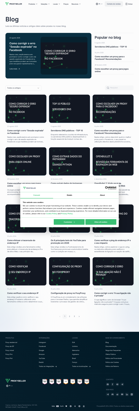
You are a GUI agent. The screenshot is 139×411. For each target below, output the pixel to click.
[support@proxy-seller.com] (107, 384)
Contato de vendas (114, 4)
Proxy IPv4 (8, 354)
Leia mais (13, 69)
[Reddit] (117, 394)
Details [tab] (69, 195)
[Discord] (112, 394)
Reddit (41, 362)
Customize (68, 222)
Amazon (42, 354)
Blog (107, 342)
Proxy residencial (11, 342)
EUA (73, 342)
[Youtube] (122, 394)
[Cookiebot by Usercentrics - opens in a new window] (106, 188)
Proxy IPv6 (8, 358)
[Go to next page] (79, 316)
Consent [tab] (36, 195)
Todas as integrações (46, 366)
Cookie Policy (51, 214)
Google (41, 350)
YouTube (42, 358)
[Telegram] (122, 384)
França (74, 362)
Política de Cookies (112, 362)
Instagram (42, 342)
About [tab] (102, 195)
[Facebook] (112, 384)
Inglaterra (75, 354)
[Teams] (117, 384)
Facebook (42, 346)
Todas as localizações (80, 366)
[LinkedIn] (127, 394)
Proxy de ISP (9, 346)
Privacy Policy (67, 214)
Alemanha (75, 350)
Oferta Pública (111, 354)
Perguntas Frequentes (113, 350)
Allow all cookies (100, 222)
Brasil (74, 358)
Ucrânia (75, 346)
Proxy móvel (9, 350)
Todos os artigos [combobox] (14, 88)
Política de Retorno (112, 366)
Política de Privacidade (114, 358)
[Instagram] (132, 394)
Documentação (111, 346)
